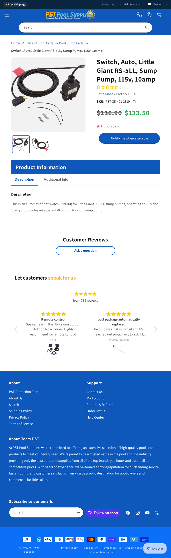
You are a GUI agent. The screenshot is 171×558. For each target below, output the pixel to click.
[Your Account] (149, 15)
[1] (21, 144)
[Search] (147, 27)
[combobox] (85, 27)
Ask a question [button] (85, 250)
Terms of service (111, 547)
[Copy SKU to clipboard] (134, 101)
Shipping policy (134, 547)
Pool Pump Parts (71, 43)
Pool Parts (46, 43)
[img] (85, 294)
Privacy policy (69, 547)
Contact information (102, 552)
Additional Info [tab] (56, 179)
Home (15, 43)
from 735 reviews (85, 300)
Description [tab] (24, 179)
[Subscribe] (78, 512)
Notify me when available (129, 138)
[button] (159, 15)
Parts (29, 43)
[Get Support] (139, 15)
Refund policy (90, 547)
